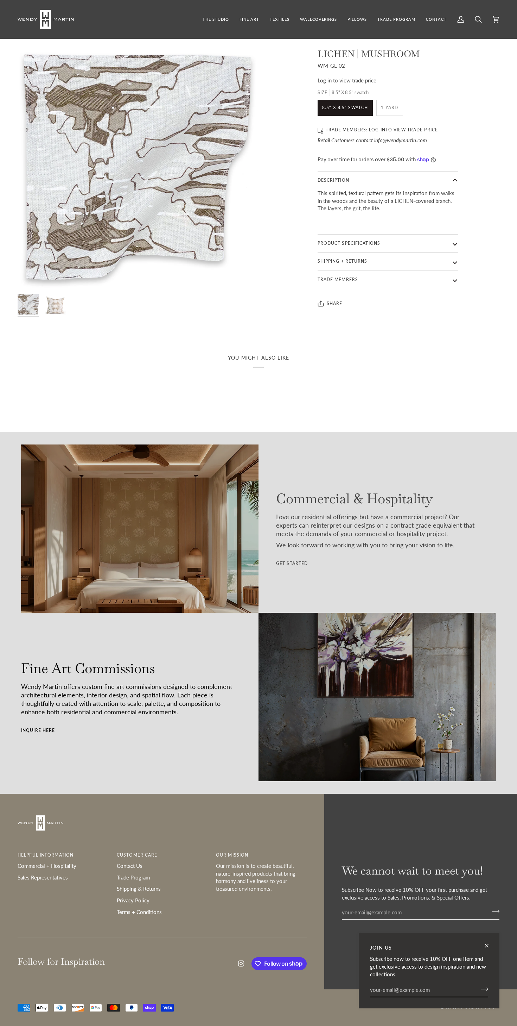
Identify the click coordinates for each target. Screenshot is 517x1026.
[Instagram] (241, 963)
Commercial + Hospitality (47, 866)
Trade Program (133, 878)
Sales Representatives (43, 878)
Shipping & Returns (139, 889)
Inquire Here (38, 730)
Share (335, 303)
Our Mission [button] (232, 855)
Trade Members (338, 279)
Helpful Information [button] (46, 855)
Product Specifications (349, 243)
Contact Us (129, 866)
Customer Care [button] (137, 855)
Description (333, 180)
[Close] (489, 945)
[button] (249, 19)
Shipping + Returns (343, 261)
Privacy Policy (133, 900)
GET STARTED (292, 563)
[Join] (482, 989)
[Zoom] (138, 168)
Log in (325, 80)
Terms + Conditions (139, 912)
